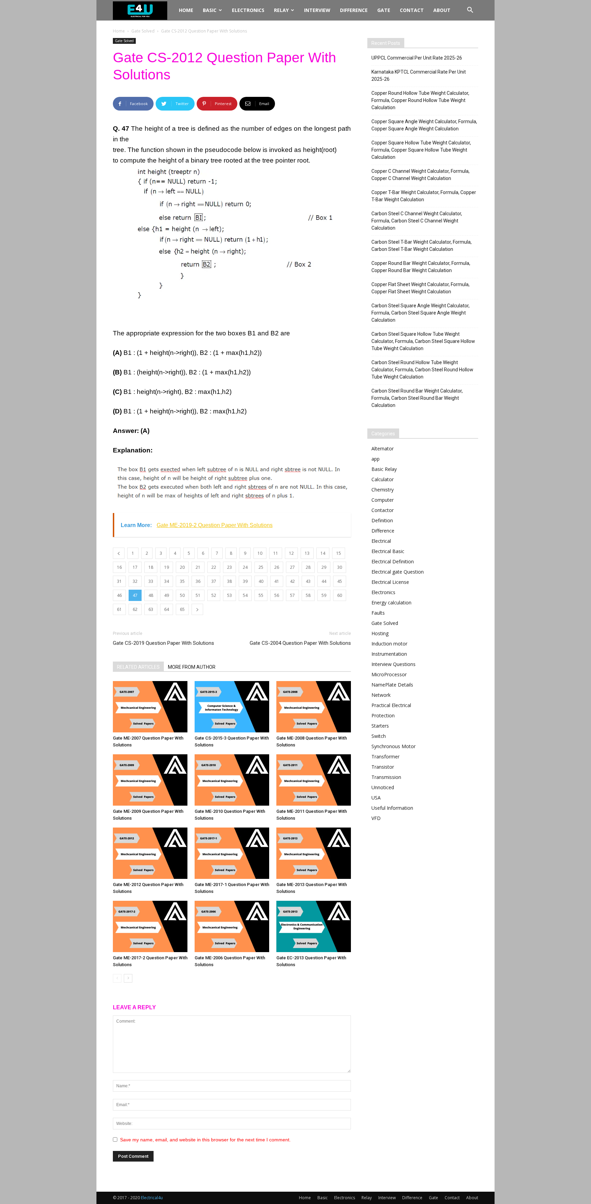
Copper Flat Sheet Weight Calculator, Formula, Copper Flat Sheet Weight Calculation (420, 288)
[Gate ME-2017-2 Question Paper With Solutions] (150, 926)
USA (376, 797)
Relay (281, 10)
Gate (383, 10)
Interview (317, 10)
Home (186, 10)
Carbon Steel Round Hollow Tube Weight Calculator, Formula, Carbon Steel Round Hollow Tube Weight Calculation (422, 370)
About (441, 10)
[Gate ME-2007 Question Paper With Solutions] (150, 706)
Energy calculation (391, 602)
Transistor (382, 767)
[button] (470, 11)
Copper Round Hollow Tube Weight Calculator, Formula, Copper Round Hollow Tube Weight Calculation (420, 100)
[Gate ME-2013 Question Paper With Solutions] (313, 853)
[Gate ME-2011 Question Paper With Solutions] (313, 780)
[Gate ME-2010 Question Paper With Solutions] (232, 780)
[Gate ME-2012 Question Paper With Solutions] (150, 853)
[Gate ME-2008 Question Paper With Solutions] (313, 706)
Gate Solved (143, 31)
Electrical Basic (387, 551)
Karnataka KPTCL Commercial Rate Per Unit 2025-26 (418, 75)
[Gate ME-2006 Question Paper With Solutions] (232, 926)
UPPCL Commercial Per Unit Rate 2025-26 (416, 58)
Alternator (382, 448)
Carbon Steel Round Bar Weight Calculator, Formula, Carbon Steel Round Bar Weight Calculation (417, 398)
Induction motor (389, 643)
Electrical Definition (392, 561)
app (375, 459)
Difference (354, 10)
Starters (380, 725)
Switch (378, 736)
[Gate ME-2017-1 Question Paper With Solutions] (232, 853)
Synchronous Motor (393, 746)
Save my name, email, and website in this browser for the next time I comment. (205, 1139)
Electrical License (390, 582)
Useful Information (392, 808)
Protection (383, 715)
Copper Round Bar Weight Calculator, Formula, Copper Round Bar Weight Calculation (420, 266)
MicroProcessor (389, 674)
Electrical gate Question (397, 571)
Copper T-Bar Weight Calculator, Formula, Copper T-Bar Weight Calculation (423, 196)
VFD (376, 818)
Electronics (248, 10)
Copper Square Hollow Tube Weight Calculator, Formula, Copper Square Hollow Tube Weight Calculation (421, 150)
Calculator (382, 479)
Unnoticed (382, 787)
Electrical (381, 541)
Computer (382, 500)
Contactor (382, 510)
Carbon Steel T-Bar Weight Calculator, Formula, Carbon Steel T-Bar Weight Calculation (421, 245)
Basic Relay (384, 469)
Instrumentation (389, 654)
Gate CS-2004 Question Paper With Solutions (300, 643)
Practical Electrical (391, 705)
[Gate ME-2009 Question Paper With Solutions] (150, 780)
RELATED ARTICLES (138, 667)
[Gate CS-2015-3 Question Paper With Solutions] (232, 706)
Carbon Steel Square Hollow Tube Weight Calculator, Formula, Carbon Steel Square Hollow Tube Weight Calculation (423, 341)
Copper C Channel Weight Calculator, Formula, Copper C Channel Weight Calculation (420, 174)
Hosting (380, 633)
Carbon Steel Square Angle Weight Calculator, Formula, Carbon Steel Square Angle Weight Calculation (420, 313)
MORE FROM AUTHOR (191, 667)
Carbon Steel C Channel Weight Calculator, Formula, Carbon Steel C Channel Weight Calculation (416, 221)
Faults (378, 613)
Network (381, 695)
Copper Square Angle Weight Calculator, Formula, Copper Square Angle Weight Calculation (424, 125)
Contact (412, 10)
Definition (382, 520)
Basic (209, 10)
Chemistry (382, 489)
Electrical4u (152, 1198)
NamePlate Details (392, 684)
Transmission (386, 777)
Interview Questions (393, 664)
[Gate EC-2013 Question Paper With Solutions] (313, 926)
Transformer (385, 756)
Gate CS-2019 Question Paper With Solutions (163, 643)
